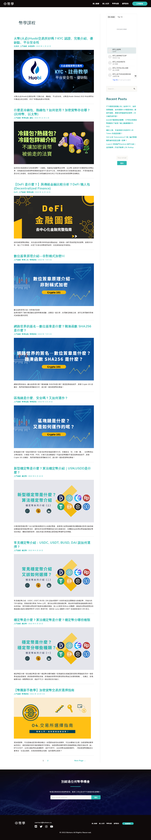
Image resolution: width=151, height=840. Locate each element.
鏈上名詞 (106, 4)
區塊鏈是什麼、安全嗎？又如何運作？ (41, 398)
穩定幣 (24, 476)
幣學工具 (25, 260)
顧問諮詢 (125, 4)
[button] (128, 823)
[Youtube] (51, 826)
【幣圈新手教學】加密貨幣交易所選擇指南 (44, 690)
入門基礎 (23, 46)
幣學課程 (33, 260)
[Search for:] (121, 89)
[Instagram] (46, 826)
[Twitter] (41, 826)
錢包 (31, 118)
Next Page (80, 761)
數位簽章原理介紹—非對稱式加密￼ (39, 256)
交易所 (16, 46)
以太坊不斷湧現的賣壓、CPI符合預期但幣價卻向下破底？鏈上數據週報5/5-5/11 (121, 123)
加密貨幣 (31, 46)
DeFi (16, 192)
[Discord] (36, 826)
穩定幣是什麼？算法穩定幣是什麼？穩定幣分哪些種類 (52, 620)
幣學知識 (115, 4)
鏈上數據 (96, 4)
